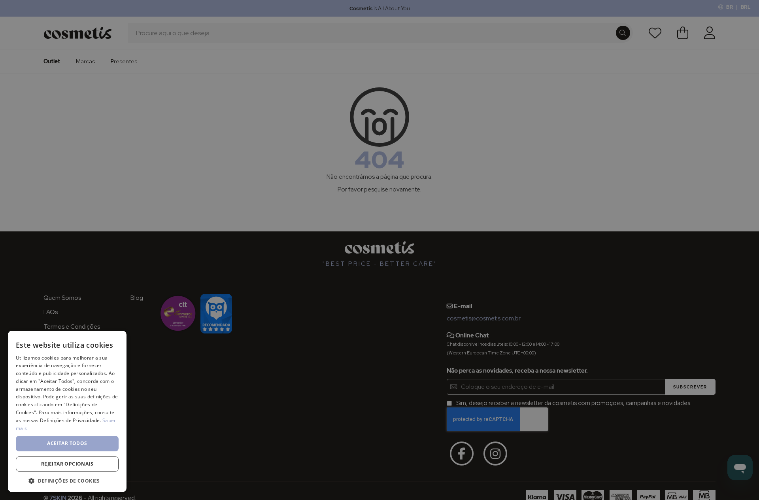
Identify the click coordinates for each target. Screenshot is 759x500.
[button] (67, 480)
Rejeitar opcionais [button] (67, 463)
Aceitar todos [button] (67, 443)
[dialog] (379, 250)
